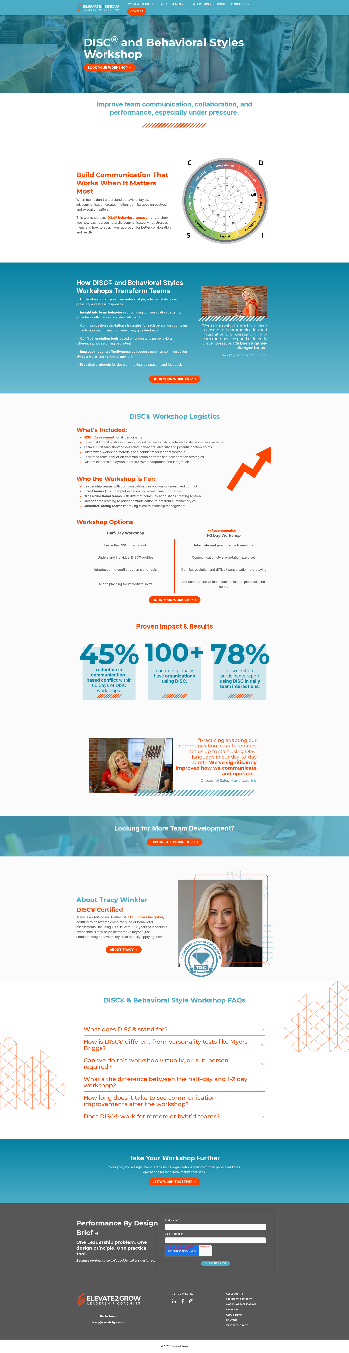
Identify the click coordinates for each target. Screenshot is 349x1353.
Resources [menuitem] (239, 4)
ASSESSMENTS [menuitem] (234, 1293)
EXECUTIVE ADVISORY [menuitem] (239, 1299)
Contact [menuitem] (136, 11)
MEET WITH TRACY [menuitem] (237, 1325)
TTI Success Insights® (145, 917)
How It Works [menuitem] (199, 4)
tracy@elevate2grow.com (109, 1322)
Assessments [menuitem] (171, 4)
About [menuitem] (221, 4)
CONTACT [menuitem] (231, 1320)
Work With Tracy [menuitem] (140, 4)
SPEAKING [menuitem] (232, 1309)
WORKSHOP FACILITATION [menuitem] (241, 1304)
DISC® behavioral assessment (132, 218)
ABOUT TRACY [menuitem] (234, 1314)
